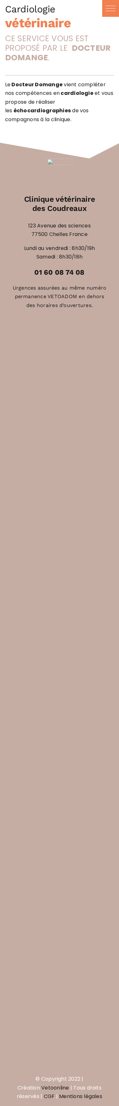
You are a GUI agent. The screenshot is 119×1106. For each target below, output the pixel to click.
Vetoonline (55, 1087)
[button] (110, 8)
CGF (49, 1096)
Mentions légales (80, 1096)
